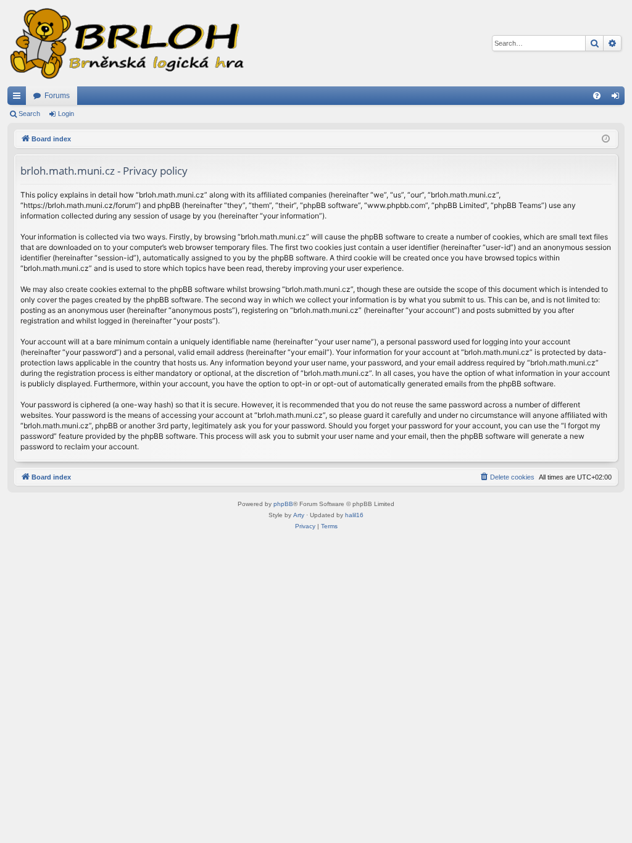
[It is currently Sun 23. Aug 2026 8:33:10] (606, 139)
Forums (57, 95)
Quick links (19, 98)
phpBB (283, 503)
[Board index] (125, 43)
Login (66, 113)
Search (29, 113)
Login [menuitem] (618, 98)
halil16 (354, 515)
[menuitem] (597, 95)
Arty (298, 515)
